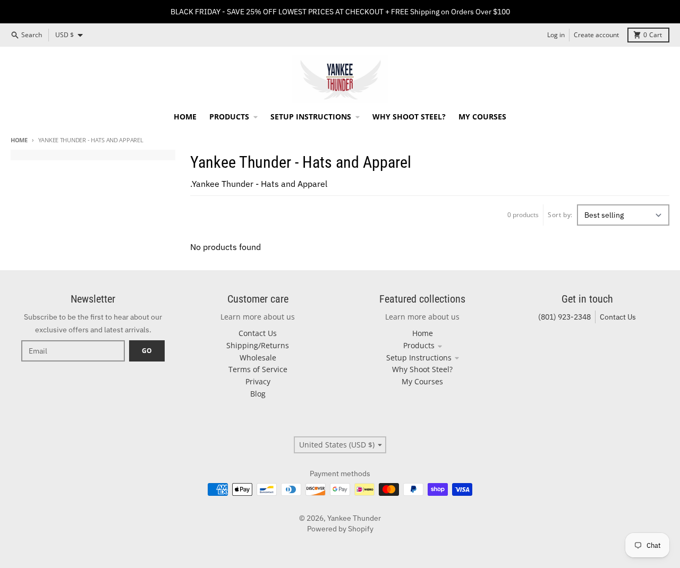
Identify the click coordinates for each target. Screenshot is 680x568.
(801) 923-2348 (564, 317)
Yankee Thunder (354, 518)
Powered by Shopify (340, 528)
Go (147, 350)
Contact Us (618, 317)
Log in (556, 34)
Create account (596, 34)
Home (19, 140)
